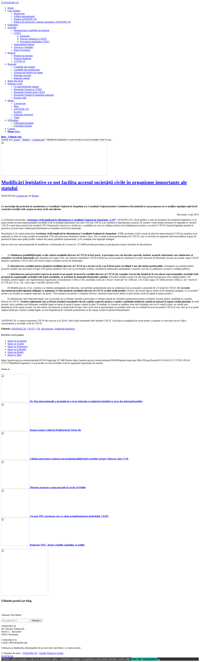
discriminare (47, 328)
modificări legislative (65, 328)
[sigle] (54, 174)
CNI (38, 328)
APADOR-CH (18, 328)
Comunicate (22, 195)
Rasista (35, 195)
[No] (158, 659)
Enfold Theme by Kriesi (51, 653)
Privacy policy (149, 659)
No (139, 659)
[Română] (13, 120)
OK (134, 659)
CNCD (30, 328)
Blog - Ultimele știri (11, 136)
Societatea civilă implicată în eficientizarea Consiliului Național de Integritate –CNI (71, 219)
